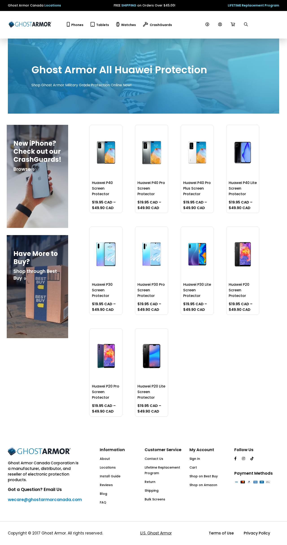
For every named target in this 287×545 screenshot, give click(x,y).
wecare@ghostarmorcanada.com (45, 500)
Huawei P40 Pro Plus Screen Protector (197, 188)
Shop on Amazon (203, 485)
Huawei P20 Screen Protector (239, 290)
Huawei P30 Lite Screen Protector (197, 290)
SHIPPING (128, 5)
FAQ (103, 502)
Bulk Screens (155, 499)
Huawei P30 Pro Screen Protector (151, 290)
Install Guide (110, 476)
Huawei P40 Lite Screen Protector (243, 188)
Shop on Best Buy (203, 476)
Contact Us (154, 458)
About (105, 458)
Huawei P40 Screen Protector (102, 188)
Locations (52, 5)
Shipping (152, 490)
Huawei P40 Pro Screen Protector (151, 188)
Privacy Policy (257, 533)
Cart (193, 467)
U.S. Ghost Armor (156, 533)
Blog (103, 493)
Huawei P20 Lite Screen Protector (151, 392)
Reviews (106, 485)
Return (150, 482)
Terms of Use (221, 533)
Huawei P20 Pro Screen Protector (105, 392)
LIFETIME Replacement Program (253, 5)
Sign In (194, 458)
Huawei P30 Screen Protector (102, 290)
